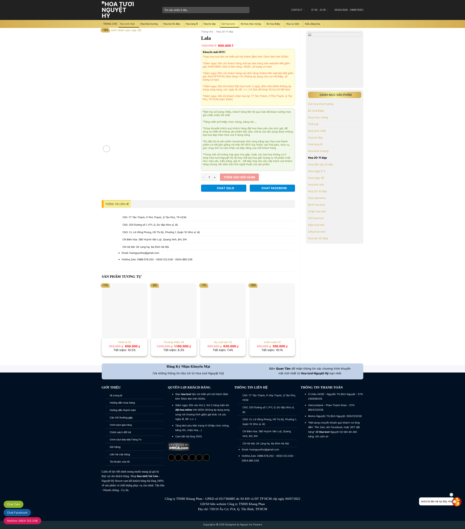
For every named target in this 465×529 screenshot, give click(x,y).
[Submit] (246, 10)
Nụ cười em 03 (223, 342)
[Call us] (199, 457)
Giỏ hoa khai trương (320, 104)
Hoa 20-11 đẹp (317, 157)
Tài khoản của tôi (120, 461)
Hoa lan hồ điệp (171, 24)
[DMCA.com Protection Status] (179, 446)
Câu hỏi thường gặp (121, 417)
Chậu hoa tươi (317, 211)
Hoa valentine (317, 198)
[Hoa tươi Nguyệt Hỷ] (119, 10)
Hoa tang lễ (192, 24)
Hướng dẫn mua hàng (122, 402)
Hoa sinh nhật (127, 24)
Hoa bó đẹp (210, 24)
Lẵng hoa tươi (316, 231)
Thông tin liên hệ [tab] (117, 204)
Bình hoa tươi (316, 204)
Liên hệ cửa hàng (120, 454)
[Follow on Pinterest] (206, 457)
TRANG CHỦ (110, 24)
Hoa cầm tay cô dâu (320, 164)
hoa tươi (142, 476)
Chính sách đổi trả (120, 432)
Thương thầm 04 (173, 342)
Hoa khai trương (149, 24)
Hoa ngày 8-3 (317, 171)
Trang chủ (207, 31)
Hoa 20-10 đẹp (317, 191)
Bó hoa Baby (273, 24)
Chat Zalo (13, 504)
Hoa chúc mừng (318, 117)
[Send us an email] (157, 10)
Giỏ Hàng (115, 446)
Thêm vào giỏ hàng (239, 177)
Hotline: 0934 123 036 (22, 520)
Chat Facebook (17, 512)
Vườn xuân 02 (272, 342)
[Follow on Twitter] (152, 10)
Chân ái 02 (124, 342)
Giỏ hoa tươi (228, 24)
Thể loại (313, 124)
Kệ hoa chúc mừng (251, 24)
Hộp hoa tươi (316, 225)
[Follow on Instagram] (148, 10)
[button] (354, 24)
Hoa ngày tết (316, 178)
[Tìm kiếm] (360, 24)
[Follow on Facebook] (143, 10)
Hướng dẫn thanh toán (123, 410)
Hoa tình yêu (316, 184)
